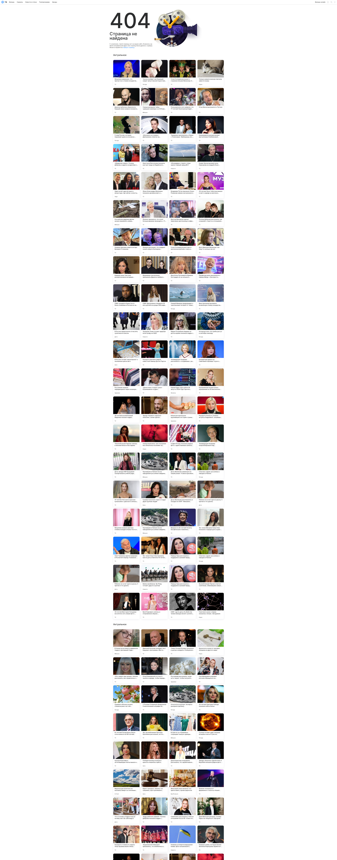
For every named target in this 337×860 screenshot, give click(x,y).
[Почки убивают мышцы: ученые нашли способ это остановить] (210, 662)
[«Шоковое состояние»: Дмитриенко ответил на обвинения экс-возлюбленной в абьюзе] (154, 129)
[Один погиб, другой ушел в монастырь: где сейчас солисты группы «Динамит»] (126, 185)
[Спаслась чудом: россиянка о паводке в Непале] (210, 466)
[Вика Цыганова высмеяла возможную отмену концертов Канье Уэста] (210, 297)
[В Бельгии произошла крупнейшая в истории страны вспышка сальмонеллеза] (182, 409)
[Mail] (2, 2)
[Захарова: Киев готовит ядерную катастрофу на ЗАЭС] (154, 325)
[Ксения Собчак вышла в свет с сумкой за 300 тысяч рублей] (182, 774)
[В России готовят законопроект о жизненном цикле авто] (126, 353)
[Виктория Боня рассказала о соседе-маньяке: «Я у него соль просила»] (154, 690)
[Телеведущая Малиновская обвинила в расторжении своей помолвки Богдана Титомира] (126, 802)
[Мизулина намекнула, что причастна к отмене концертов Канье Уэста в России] (126, 73)
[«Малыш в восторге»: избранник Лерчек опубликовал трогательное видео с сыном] (154, 662)
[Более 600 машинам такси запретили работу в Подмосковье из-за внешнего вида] (154, 746)
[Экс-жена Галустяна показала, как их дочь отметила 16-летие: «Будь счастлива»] (154, 550)
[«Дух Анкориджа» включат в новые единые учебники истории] (210, 718)
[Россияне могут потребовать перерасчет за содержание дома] (154, 830)
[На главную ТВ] (5, 2)
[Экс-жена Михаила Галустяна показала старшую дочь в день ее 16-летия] (210, 522)
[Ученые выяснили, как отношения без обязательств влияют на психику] (154, 438)
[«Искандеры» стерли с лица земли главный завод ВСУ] (182, 157)
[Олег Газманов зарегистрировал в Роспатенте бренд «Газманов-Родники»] (126, 550)
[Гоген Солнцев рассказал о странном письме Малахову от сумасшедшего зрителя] (182, 73)
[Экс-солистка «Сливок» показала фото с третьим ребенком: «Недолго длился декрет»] (210, 774)
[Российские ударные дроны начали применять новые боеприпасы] (126, 213)
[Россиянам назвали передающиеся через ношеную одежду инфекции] (126, 381)
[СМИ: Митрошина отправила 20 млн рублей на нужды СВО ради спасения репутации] (154, 297)
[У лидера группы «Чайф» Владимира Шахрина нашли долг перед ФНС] (182, 802)
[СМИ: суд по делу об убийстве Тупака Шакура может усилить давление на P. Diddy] (182, 606)
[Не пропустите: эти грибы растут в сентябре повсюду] (210, 325)
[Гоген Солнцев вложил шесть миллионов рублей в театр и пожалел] (182, 241)
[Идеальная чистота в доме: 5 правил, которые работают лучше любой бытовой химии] (126, 774)
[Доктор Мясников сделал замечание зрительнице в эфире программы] (182, 213)
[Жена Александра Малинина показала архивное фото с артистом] (154, 185)
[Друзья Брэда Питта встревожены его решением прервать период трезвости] (182, 718)
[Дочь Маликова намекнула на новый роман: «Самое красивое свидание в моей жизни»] (182, 466)
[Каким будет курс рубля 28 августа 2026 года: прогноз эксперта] (182, 381)
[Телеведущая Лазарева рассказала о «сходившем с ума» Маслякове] (182, 353)
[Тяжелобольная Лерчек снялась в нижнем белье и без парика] (126, 438)
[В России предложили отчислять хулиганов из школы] (126, 325)
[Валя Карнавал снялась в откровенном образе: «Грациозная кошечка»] (154, 606)
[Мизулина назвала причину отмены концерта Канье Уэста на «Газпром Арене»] (126, 522)
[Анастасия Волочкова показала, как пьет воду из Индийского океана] (154, 157)
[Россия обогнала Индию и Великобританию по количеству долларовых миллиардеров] (126, 718)
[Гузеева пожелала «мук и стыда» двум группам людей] (154, 494)
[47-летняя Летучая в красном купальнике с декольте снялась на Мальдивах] (126, 494)
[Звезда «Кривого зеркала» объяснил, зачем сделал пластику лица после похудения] (154, 409)
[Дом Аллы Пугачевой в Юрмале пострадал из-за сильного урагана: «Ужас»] (182, 269)
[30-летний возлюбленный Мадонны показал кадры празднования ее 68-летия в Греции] (126, 409)
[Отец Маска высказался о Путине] (210, 101)
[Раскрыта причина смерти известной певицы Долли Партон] (154, 353)
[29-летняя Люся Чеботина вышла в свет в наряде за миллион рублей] (210, 185)
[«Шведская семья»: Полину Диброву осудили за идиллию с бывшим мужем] (126, 157)
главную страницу (128, 47)
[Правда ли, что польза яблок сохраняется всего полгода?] (210, 830)
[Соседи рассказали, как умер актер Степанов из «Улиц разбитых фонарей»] (182, 746)
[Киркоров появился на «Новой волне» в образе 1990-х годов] (182, 662)
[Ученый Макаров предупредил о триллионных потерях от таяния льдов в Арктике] (182, 297)
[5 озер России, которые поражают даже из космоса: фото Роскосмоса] (126, 129)
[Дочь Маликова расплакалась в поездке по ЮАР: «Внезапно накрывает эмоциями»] (182, 494)
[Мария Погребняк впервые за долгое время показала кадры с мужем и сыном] (182, 325)
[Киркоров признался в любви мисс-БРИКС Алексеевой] (154, 634)
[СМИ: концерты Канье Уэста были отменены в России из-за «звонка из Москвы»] (126, 297)
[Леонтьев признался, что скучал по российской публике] (154, 774)
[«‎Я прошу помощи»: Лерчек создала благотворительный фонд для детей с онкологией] (126, 746)
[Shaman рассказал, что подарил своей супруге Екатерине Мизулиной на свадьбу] (154, 241)
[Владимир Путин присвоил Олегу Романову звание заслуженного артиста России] (182, 185)
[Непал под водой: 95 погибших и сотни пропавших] (210, 802)
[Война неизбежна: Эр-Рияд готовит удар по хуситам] (154, 578)
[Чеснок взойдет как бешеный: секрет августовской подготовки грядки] (154, 73)
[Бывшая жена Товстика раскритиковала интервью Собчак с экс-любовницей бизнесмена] (126, 269)
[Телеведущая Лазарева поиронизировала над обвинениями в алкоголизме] (210, 438)
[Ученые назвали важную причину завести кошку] (210, 73)
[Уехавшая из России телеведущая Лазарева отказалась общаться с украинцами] (154, 802)
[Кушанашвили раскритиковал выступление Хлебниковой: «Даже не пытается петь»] (210, 129)
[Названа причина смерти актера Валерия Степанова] (126, 241)
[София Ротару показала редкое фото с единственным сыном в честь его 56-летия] (182, 438)
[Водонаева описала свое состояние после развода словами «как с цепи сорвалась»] (154, 718)
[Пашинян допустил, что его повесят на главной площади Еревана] (126, 690)
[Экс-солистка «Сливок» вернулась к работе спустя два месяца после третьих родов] (182, 830)
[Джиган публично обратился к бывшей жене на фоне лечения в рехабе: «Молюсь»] (126, 101)
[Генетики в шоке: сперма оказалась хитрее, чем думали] (210, 606)
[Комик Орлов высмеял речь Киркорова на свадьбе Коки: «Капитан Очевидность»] (210, 157)
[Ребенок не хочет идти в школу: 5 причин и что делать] (210, 494)
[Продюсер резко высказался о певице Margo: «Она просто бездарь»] (210, 269)
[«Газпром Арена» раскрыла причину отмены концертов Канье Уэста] (210, 634)
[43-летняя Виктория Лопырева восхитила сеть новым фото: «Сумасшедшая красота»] (126, 606)
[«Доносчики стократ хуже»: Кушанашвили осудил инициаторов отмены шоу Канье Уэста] (154, 381)
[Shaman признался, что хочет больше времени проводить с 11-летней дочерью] (154, 213)
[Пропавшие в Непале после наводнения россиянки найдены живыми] (154, 466)
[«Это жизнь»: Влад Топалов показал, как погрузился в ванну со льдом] (210, 690)
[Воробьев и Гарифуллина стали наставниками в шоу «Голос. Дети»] (182, 634)
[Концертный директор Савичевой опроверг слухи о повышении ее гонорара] (210, 353)
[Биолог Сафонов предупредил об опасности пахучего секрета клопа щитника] (126, 830)
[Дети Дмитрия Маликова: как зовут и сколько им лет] (210, 241)
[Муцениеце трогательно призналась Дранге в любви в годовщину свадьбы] (154, 269)
